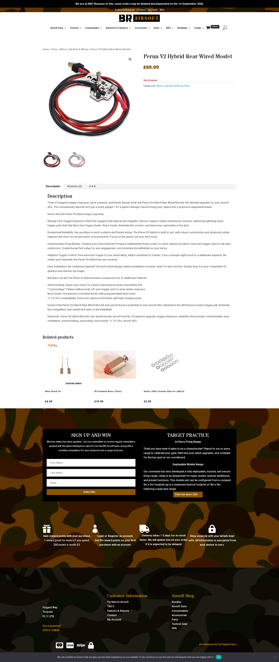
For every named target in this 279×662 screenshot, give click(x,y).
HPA (168, 28)
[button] (130, 59)
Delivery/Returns (124, 10)
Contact (141, 10)
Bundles (176, 601)
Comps (197, 28)
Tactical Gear (179, 623)
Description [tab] (53, 186)
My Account (114, 619)
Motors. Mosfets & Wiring (74, 49)
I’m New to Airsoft (118, 601)
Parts (156, 28)
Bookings (182, 28)
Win (162, 10)
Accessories (141, 28)
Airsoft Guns (56, 28)
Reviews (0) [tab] (74, 186)
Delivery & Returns (118, 610)
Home (46, 49)
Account (152, 10)
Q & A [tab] (92, 186)
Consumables (92, 28)
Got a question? (52, 625)
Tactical (74, 28)
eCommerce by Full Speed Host (217, 644)
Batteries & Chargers (117, 28)
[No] (275, 657)
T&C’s (110, 606)
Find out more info (186, 494)
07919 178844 (51, 630)
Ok (218, 657)
